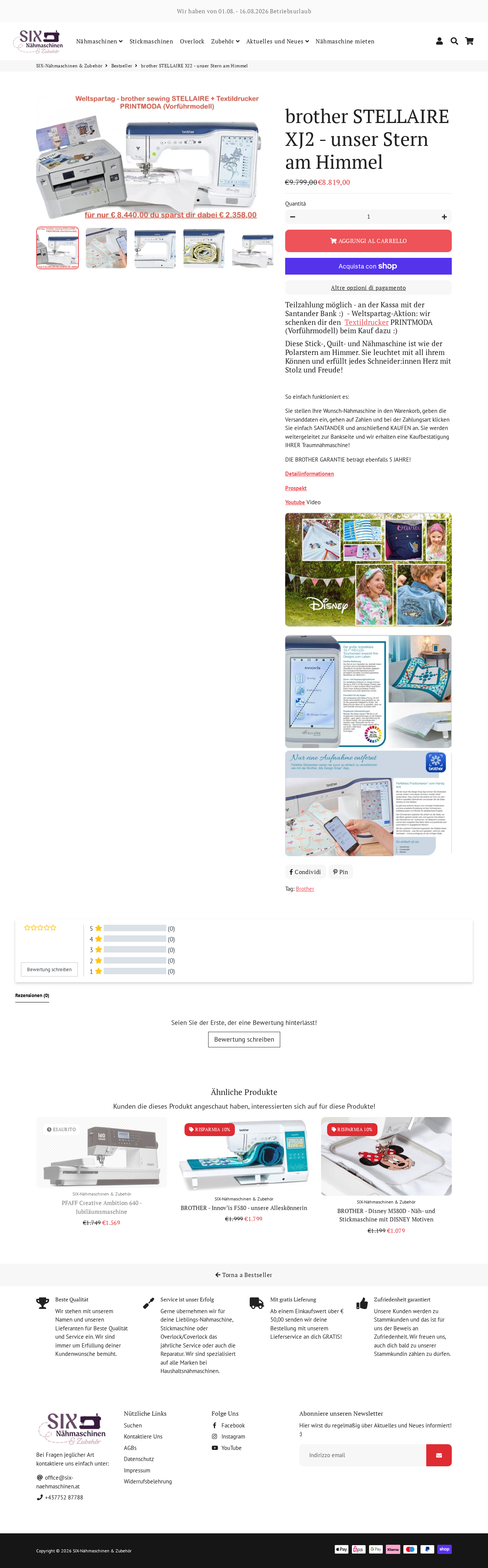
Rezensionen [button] (32, 995)
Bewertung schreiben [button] (49, 969)
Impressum (137, 1470)
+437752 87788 (63, 1497)
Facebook (232, 1425)
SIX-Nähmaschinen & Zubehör (69, 66)
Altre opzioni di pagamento (368, 287)
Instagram (232, 1436)
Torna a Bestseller (247, 1275)
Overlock (192, 41)
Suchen (133, 1425)
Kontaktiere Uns (143, 1436)
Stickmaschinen (151, 41)
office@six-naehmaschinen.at (58, 1482)
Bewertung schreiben (244, 1039)
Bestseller (122, 66)
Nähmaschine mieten (345, 41)
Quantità (295, 203)
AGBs (130, 1447)
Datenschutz (139, 1459)
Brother (305, 888)
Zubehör (223, 41)
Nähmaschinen (97, 41)
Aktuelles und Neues (275, 41)
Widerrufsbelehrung (148, 1481)
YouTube (231, 1447)
